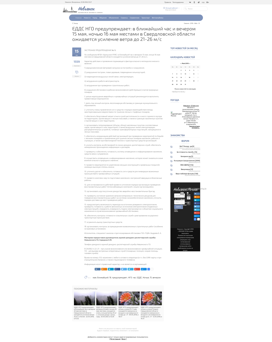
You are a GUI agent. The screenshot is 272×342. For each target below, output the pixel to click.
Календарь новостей (182, 57)
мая (94, 277)
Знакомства (177, 135)
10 (185, 74)
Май (195, 23)
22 (176, 81)
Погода (174, 100)
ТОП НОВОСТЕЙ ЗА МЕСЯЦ (184, 48)
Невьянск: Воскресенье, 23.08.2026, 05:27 (78, 2)
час (134, 277)
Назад (76, 23)
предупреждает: (119, 277)
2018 (191, 23)
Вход (124, 339)
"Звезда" (182, 199)
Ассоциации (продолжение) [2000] (187, 161)
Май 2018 (185, 63)
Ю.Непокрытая (184, 202)
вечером (157, 277)
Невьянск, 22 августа (191, 106)
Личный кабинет (171, 8)
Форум (185, 141)
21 (172, 81)
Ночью (146, 277)
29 (176, 84)
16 (110, 277)
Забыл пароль (176, 210)
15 (199, 23)
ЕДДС (139, 277)
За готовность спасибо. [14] (187, 152)
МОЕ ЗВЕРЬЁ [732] (186, 165)
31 (185, 84)
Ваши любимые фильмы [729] (187, 174)
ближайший (102, 277)
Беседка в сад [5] (187, 156)
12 (193, 74)
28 (172, 84)
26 (193, 81)
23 (181, 81)
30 (181, 84)
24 (185, 81)
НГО (130, 277)
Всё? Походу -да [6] (187, 146)
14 (172, 77)
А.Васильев (183, 205)
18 (189, 77)
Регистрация (115, 339)
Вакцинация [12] (187, 169)
